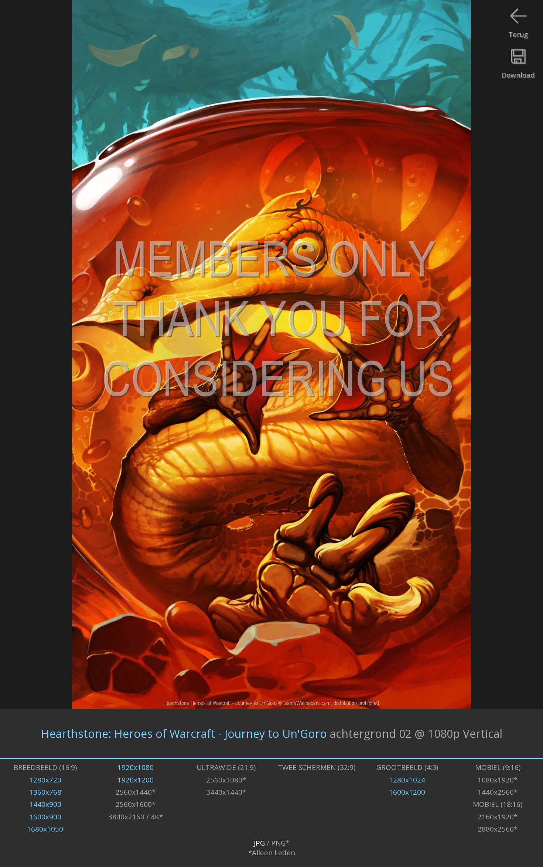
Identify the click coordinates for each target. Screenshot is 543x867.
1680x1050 (45, 829)
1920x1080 (135, 767)
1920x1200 (135, 780)
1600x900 (45, 817)
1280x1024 (407, 780)
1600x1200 (407, 792)
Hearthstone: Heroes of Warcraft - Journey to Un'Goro (184, 733)
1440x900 (45, 804)
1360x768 (45, 792)
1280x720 (45, 780)
